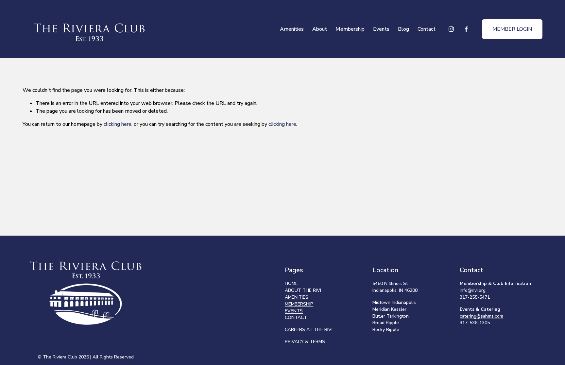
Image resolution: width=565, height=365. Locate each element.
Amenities (292, 29)
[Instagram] (451, 29)
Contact (427, 29)
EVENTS (294, 311)
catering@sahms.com (481, 316)
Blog (403, 29)
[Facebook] (466, 29)
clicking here (117, 124)
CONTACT (296, 317)
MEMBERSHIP (299, 304)
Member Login (512, 29)
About (319, 29)
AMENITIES (296, 297)
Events (381, 29)
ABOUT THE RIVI (303, 290)
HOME (291, 283)
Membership (350, 29)
